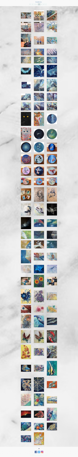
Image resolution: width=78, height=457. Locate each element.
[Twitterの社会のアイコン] (39, 452)
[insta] (42, 452)
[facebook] (36, 452)
